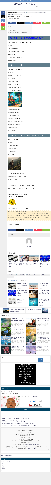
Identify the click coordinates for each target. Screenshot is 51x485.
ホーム (12, 6)
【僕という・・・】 (13, 30)
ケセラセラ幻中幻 (5, 461)
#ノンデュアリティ (22, 12)
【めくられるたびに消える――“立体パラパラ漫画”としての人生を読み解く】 (19, 425)
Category (38, 6)
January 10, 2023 (32, 448)
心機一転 (17, 14)
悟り (8, 12)
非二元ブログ (11, 14)
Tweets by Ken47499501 (7, 455)
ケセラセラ (36, 12)
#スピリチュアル (29, 12)
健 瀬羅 (29, 246)
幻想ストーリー (42, 12)
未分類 (2, 466)
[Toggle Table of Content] (29, 27)
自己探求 (11, 12)
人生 (2, 463)
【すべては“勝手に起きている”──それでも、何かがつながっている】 (17, 423)
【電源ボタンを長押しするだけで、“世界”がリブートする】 (15, 420)
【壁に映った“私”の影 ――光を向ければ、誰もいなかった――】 (16, 418)
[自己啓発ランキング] (35, 405)
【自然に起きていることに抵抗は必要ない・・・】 (20, 32)
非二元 (15, 12)
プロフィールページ (34, 396)
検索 (2, 357)
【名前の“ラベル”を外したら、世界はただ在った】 (13, 421)
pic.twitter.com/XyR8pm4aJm (32, 444)
